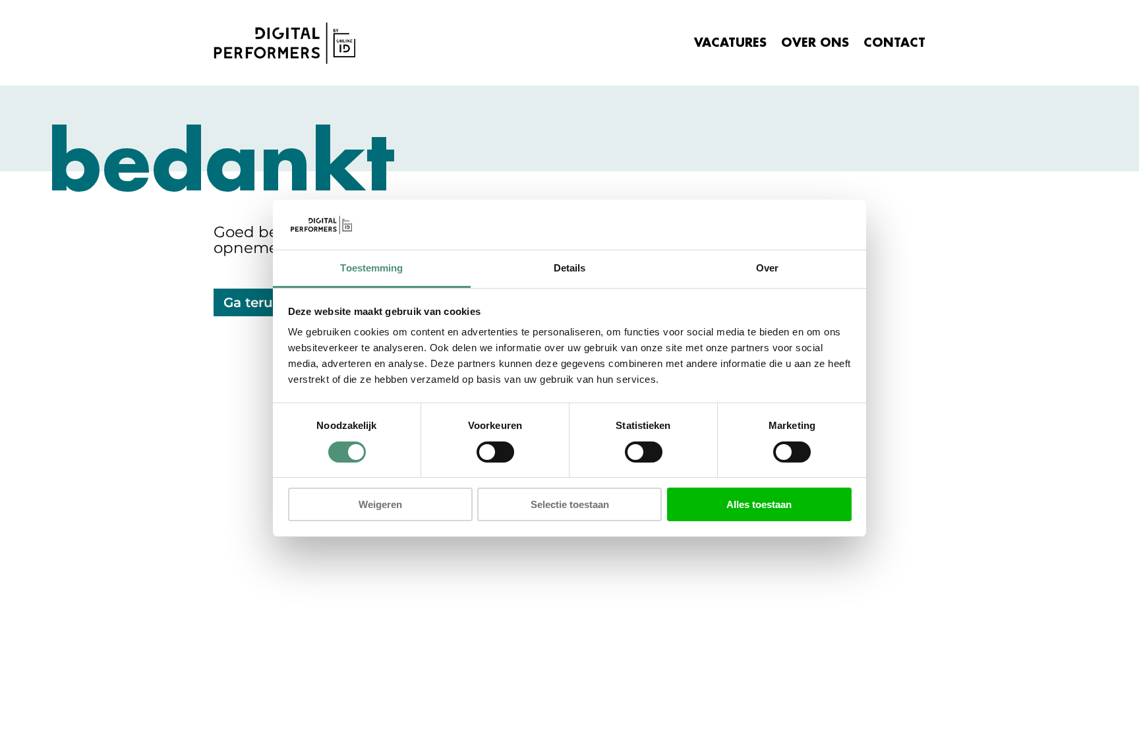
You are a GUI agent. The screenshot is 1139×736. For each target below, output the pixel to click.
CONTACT (894, 43)
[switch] (495, 452)
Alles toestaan (759, 504)
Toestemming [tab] (371, 267)
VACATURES (730, 43)
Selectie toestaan (570, 504)
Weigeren (380, 504)
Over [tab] (767, 267)
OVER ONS (815, 43)
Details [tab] (570, 267)
